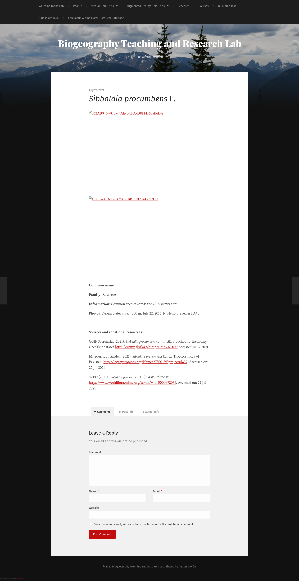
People (77, 6)
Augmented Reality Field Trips (146, 6)
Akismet (21, 578)
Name (94, 491)
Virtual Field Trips (102, 6)
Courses (204, 6)
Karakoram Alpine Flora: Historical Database (96, 18)
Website (94, 508)
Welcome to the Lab (51, 6)
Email (157, 491)
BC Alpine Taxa (227, 6)
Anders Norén (187, 566)
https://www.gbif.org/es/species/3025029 (146, 347)
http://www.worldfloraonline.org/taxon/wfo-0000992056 (132, 382)
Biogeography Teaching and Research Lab (149, 43)
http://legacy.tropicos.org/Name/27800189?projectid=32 (145, 361)
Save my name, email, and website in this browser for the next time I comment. (144, 524)
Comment (95, 452)
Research (183, 6)
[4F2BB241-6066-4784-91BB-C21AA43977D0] (149, 236)
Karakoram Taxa (49, 18)
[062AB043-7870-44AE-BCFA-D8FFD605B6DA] (149, 151)
